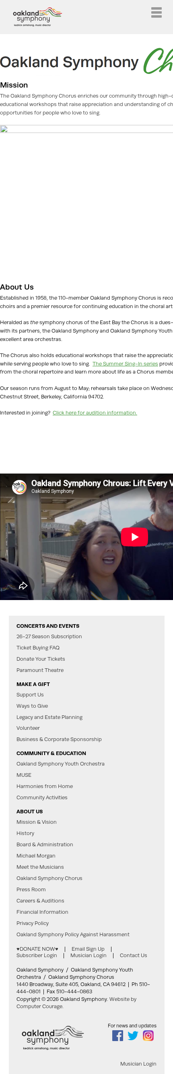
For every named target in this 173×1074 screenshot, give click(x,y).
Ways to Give (32, 706)
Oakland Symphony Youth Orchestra (60, 764)
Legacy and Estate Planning (49, 717)
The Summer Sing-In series (125, 364)
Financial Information (42, 912)
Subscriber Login (36, 955)
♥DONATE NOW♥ (37, 949)
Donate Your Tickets (40, 659)
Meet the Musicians (40, 867)
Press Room (31, 889)
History (25, 833)
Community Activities (42, 797)
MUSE (23, 775)
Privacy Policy (32, 923)
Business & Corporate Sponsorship (59, 739)
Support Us (30, 695)
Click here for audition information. (95, 413)
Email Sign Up (88, 949)
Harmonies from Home (44, 786)
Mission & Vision (36, 822)
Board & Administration (44, 844)
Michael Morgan (36, 856)
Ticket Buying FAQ (38, 648)
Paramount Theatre (40, 670)
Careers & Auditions (40, 901)
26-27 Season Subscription (49, 636)
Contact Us (133, 955)
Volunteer (28, 728)
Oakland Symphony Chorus (49, 878)
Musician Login (88, 955)
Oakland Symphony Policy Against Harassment (73, 934)
